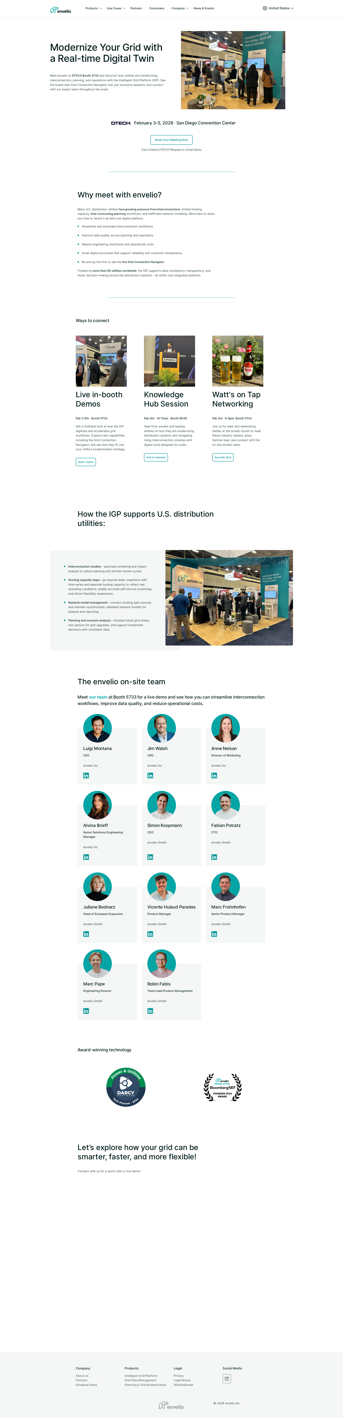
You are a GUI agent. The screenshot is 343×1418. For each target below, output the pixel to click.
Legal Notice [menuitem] (182, 1380)
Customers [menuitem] (156, 8)
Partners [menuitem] (136, 8)
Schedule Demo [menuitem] (86, 1385)
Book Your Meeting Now (171, 140)
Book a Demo (86, 461)
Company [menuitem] (178, 8)
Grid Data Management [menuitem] (140, 1380)
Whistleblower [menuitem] (183, 1385)
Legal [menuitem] (178, 1368)
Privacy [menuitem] (179, 1375)
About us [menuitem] (82, 1375)
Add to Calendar (156, 457)
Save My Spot (223, 457)
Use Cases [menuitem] (114, 8)
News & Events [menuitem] (204, 8)
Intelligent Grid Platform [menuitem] (141, 1375)
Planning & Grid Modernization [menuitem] (145, 1385)
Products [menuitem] (91, 8)
